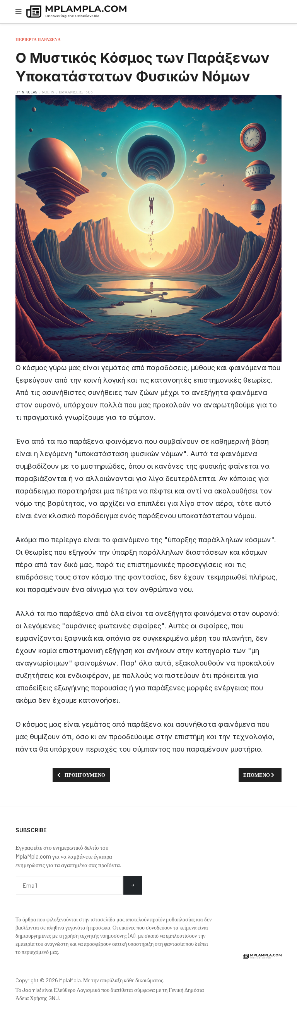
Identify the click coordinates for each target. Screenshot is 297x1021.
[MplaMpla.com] (76, 11)
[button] (18, 11)
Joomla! (31, 990)
